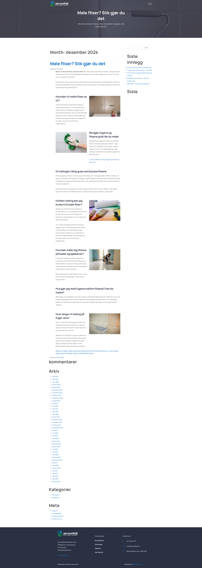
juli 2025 (55, 403)
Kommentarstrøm (57, 516)
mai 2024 (55, 436)
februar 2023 (56, 457)
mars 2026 (55, 382)
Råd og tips (60, 357)
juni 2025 (55, 406)
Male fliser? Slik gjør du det (77, 63)
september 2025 (57, 398)
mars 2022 (55, 465)
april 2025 (55, 411)
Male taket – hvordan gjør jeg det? (138, 84)
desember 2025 (57, 390)
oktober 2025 (56, 395)
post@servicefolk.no (133, 546)
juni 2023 (55, 449)
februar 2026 (56, 385)
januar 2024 (56, 441)
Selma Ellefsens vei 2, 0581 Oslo (136, 551)
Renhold (98, 548)
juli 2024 (55, 430)
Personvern (75, 564)
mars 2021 (55, 479)
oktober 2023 (56, 444)
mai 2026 (55, 376)
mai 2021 (55, 473)
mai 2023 (55, 452)
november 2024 (57, 422)
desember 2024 (57, 420)
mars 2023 (55, 455)
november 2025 (57, 393)
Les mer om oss (63, 555)
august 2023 (56, 446)
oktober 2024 (56, 425)
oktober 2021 (56, 468)
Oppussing (98, 544)
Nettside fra (133, 564)
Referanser (55, 497)
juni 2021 (55, 471)
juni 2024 (55, 433)
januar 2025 (56, 417)
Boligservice (99, 540)
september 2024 (57, 428)
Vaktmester (99, 552)
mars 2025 (55, 414)
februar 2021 (56, 481)
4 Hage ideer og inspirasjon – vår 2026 (139, 70)
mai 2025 (55, 409)
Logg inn (55, 511)
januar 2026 (56, 387)
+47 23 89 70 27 (131, 541)
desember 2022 (57, 460)
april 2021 (55, 476)
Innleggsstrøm (57, 513)
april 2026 (55, 379)
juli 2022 (55, 463)
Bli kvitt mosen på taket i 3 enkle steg (139, 67)
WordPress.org (57, 519)
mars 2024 (55, 438)
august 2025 (56, 401)
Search (146, 47)
